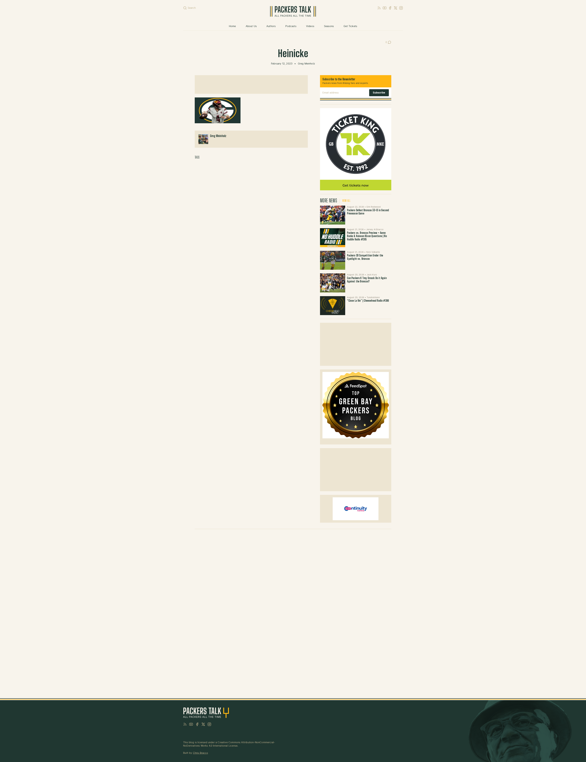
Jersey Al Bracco (374, 229)
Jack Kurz (372, 275)
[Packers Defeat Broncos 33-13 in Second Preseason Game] (332, 215)
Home (232, 26)
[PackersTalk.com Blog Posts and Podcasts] (293, 11)
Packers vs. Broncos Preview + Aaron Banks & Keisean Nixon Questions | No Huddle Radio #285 (367, 236)
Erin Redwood (374, 207)
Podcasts (290, 26)
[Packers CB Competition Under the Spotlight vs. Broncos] (332, 260)
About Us (251, 26)
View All (346, 200)
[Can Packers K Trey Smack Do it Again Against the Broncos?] (332, 282)
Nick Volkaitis (373, 252)
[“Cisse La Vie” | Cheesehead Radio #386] (332, 305)
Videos (310, 26)
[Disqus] (293, 574)
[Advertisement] (251, 84)
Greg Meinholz (306, 63)
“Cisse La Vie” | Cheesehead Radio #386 (368, 301)
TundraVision (373, 297)
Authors (271, 26)
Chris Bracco (200, 753)
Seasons (329, 26)
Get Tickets (350, 26)
